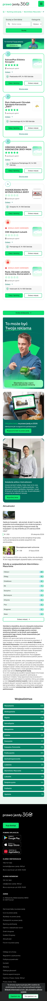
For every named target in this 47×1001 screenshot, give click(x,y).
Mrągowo (23, 609)
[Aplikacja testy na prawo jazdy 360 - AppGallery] (23, 852)
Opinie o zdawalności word (13, 928)
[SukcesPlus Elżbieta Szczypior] (37, 63)
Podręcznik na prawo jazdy (12, 920)
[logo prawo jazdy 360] (16, 4)
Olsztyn (23, 572)
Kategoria (36, 19)
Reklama (6, 967)
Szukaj (23, 30)
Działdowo (23, 581)
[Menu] (41, 4)
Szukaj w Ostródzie (14, 19)
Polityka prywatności (10, 959)
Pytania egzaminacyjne (11, 974)
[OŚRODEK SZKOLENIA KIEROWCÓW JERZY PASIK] (37, 151)
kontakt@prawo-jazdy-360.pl (14, 866)
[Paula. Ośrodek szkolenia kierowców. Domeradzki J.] (37, 271)
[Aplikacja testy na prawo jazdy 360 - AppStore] (23, 845)
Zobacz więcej (33, 83)
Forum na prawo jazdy (11, 943)
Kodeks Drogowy (9, 935)
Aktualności (7, 939)
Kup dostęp (11, 825)
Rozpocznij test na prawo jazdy (18, 431)
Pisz (23, 605)
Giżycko (23, 600)
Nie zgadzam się (30, 996)
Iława (23, 614)
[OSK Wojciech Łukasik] (37, 231)
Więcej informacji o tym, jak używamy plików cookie (23, 990)
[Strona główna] (3, 12)
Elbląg (23, 576)
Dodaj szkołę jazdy (22, 313)
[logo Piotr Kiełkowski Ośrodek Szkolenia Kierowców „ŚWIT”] (37, 106)
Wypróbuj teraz (12, 497)
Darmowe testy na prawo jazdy (14, 909)
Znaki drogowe (8, 931)
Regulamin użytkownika (11, 955)
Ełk (23, 586)
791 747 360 (7, 880)
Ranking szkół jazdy (10, 924)
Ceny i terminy (14, 83)
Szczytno (23, 591)
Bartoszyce (23, 595)
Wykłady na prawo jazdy (11, 916)
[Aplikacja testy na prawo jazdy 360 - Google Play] (23, 838)
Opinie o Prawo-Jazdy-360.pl (13, 978)
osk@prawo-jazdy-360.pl (12, 884)
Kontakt (6, 963)
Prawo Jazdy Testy (9, 982)
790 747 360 (7, 863)
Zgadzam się (15, 996)
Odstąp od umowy (9, 952)
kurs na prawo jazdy (10, 913)
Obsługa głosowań (9, 970)
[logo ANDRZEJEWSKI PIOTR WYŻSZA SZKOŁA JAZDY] (37, 194)
